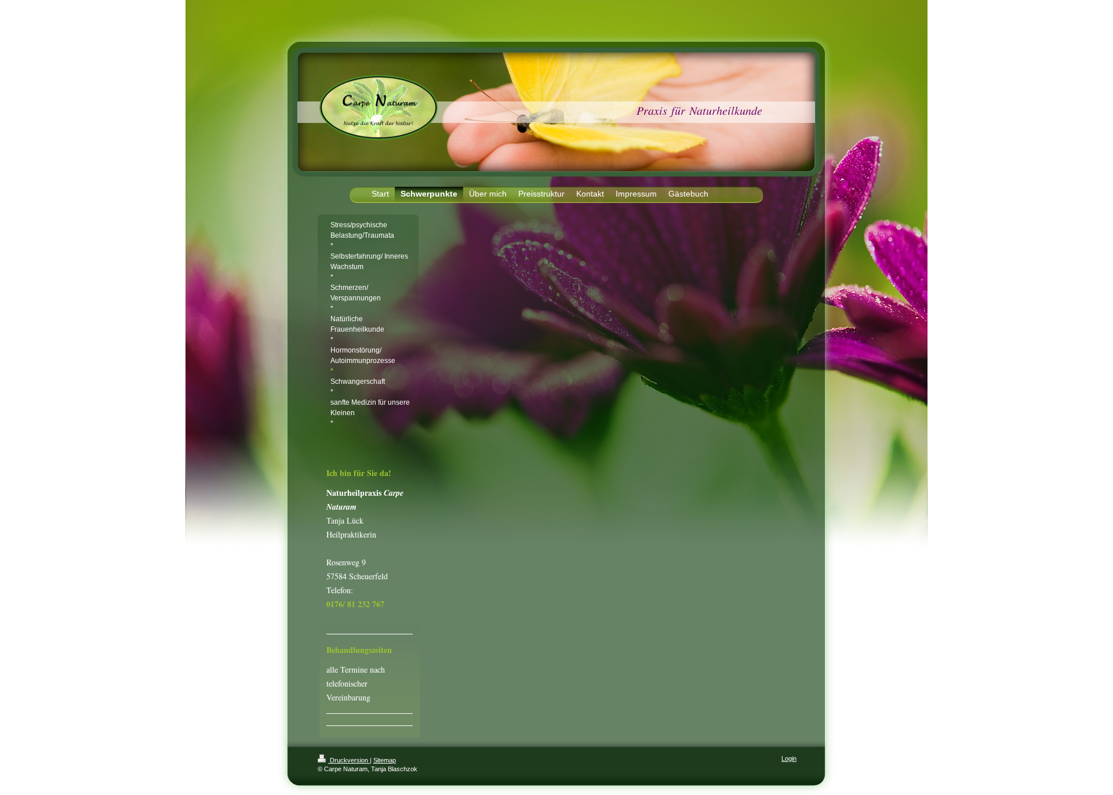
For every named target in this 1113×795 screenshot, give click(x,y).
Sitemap (384, 760)
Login (788, 758)
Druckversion (349, 760)
